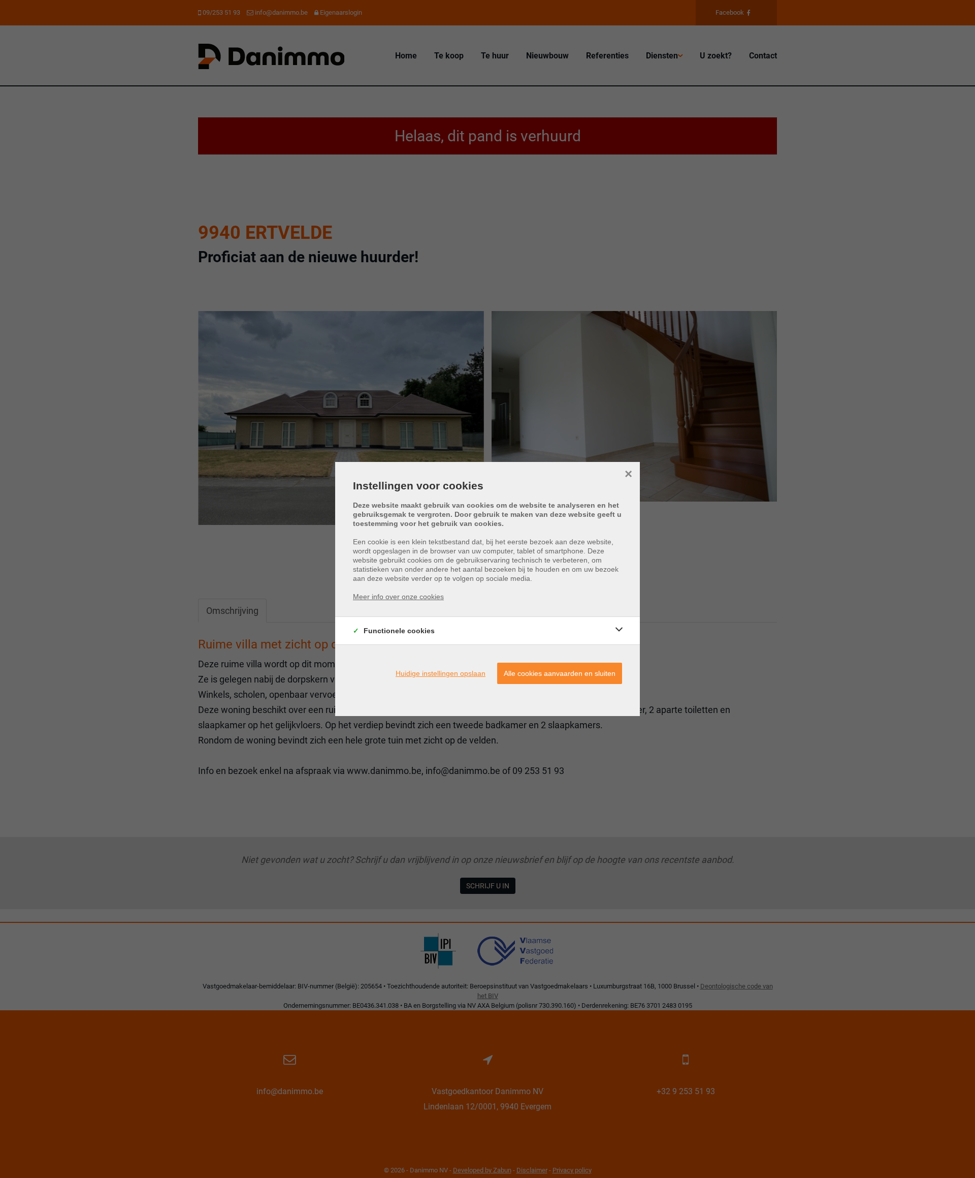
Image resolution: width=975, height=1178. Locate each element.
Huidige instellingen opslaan (440, 673)
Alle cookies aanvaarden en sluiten (559, 673)
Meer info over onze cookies (398, 597)
